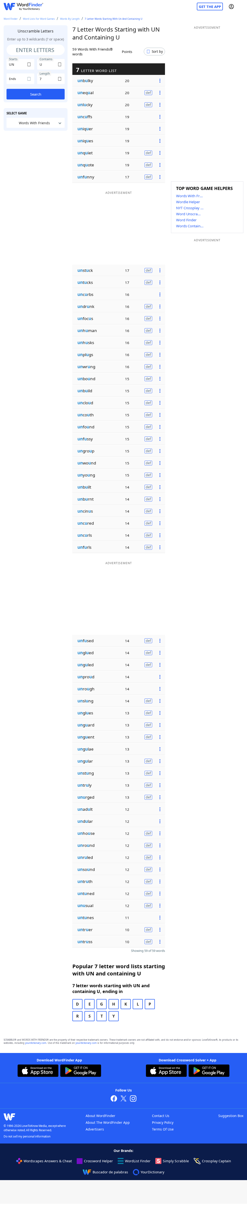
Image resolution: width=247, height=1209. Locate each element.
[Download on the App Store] (38, 1071)
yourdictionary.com (35, 1043)
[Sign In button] (231, 6)
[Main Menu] (241, 6)
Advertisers (95, 1129)
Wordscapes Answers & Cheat (48, 1161)
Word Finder (11, 18)
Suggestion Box (230, 1115)
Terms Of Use (163, 1129)
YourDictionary (152, 1172)
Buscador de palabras (110, 1172)
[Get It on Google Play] (80, 1071)
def (148, 92)
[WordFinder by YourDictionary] (23, 6)
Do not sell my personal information (27, 1136)
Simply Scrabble (176, 1161)
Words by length (70, 18)
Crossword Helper (98, 1161)
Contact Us (160, 1115)
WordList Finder (138, 1161)
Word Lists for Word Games (39, 18)
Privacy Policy (162, 1122)
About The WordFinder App (108, 1122)
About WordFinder (100, 1115)
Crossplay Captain (216, 1161)
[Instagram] (133, 1099)
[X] (123, 1099)
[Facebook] (114, 1099)
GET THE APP (210, 6)
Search (35, 94)
